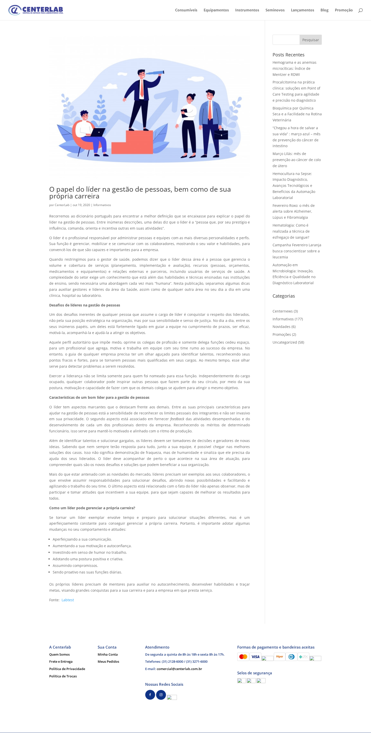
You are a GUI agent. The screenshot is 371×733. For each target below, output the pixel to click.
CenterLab (62, 205)
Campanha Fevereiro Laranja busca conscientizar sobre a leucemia (297, 250)
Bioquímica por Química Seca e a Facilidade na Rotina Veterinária (297, 114)
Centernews (283, 311)
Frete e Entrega (61, 661)
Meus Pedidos (108, 661)
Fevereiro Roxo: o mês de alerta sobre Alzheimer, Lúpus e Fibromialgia (294, 211)
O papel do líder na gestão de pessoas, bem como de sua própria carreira (140, 192)
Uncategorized (285, 342)
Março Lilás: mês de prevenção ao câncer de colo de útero (297, 159)
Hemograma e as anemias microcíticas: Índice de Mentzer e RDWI (294, 68)
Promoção (344, 10)
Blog (325, 10)
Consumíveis (186, 10)
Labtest (68, 599)
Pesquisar (310, 39)
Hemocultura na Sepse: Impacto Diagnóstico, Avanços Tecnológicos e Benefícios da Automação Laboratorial (294, 185)
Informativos (102, 205)
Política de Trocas (63, 676)
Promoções (282, 334)
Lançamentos (302, 10)
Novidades (281, 326)
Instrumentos (247, 10)
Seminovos (275, 10)
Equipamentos (216, 10)
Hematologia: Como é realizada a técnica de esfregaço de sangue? (291, 231)
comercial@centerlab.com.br (179, 669)
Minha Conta (108, 654)
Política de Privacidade (67, 669)
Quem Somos (59, 654)
